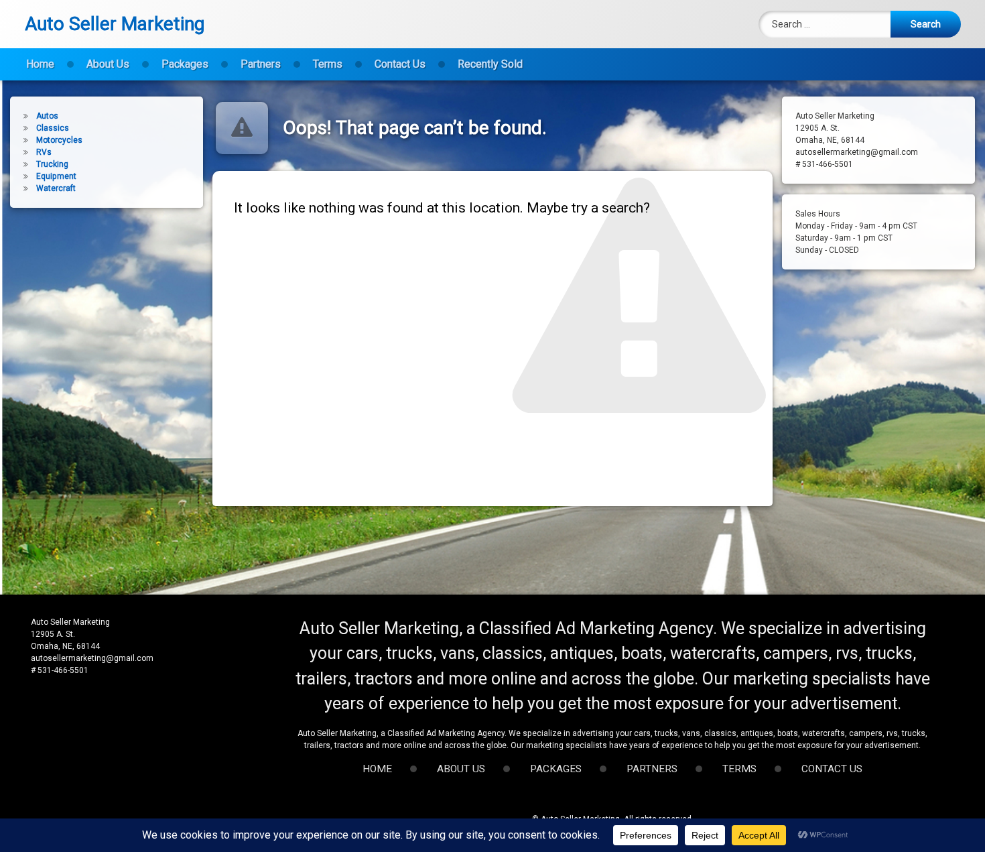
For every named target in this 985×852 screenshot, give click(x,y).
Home (40, 64)
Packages (184, 64)
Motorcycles (59, 140)
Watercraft (56, 188)
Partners (261, 64)
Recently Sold (490, 64)
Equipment (56, 176)
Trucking (52, 164)
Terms (327, 64)
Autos (47, 116)
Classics (52, 128)
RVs (44, 152)
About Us (107, 64)
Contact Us (400, 64)
